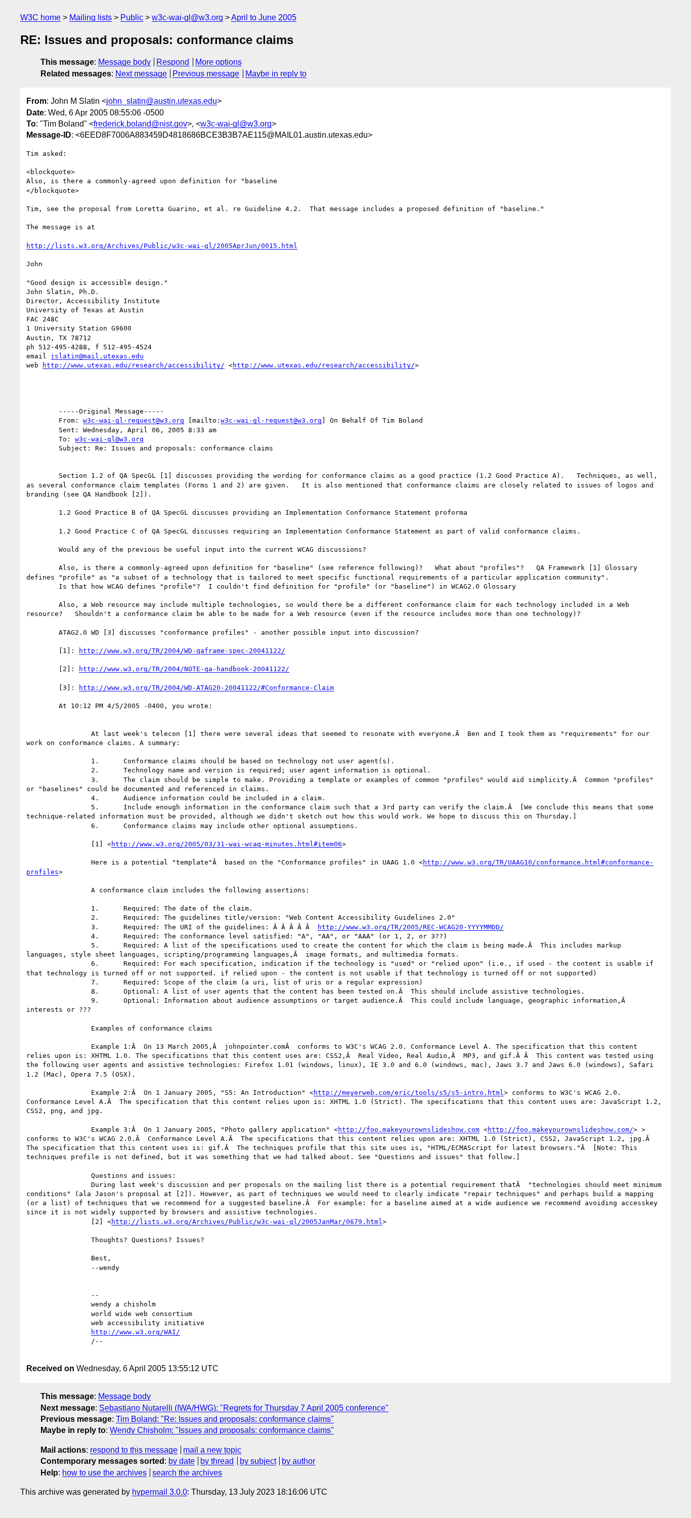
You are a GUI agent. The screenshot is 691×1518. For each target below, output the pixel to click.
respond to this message (134, 1450)
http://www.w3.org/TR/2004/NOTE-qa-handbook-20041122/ (184, 669)
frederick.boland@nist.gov (140, 123)
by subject (258, 1461)
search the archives (187, 1472)
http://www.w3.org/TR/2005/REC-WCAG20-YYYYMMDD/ (411, 927)
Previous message (205, 73)
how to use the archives (104, 1472)
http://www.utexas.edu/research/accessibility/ (133, 365)
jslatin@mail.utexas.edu (97, 356)
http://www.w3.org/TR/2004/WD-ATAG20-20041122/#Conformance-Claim (206, 687)
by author (298, 1461)
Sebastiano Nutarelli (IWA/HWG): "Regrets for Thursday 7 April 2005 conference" (243, 1408)
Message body (124, 62)
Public (131, 17)
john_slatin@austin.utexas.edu (161, 101)
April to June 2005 (263, 17)
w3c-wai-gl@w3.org (187, 17)
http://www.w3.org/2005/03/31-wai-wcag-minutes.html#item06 (226, 844)
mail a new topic (212, 1450)
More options (218, 62)
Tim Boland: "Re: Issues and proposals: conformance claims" (225, 1419)
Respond (172, 62)
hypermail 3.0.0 (159, 1492)
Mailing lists (90, 17)
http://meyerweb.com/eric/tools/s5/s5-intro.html (409, 1092)
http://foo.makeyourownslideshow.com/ (560, 1129)
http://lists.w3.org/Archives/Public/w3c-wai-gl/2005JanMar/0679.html (246, 1221)
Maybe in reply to (276, 73)
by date (181, 1461)
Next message (141, 73)
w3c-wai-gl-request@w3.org (133, 420)
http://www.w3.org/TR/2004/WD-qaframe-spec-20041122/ (182, 650)
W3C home (40, 17)
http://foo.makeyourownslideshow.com (409, 1129)
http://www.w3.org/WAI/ (135, 1332)
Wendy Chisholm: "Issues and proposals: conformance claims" (222, 1430)
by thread (217, 1461)
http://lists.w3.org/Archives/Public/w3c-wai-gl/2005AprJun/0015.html (161, 246)
